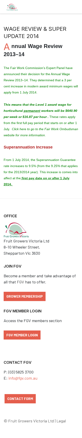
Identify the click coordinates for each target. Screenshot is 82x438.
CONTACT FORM (20, 398)
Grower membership (24, 296)
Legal (61, 420)
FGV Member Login (22, 335)
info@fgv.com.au (22, 378)
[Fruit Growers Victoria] (12, 7)
